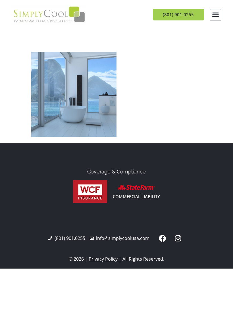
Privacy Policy (103, 259)
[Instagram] (178, 238)
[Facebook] (162, 238)
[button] (216, 15)
